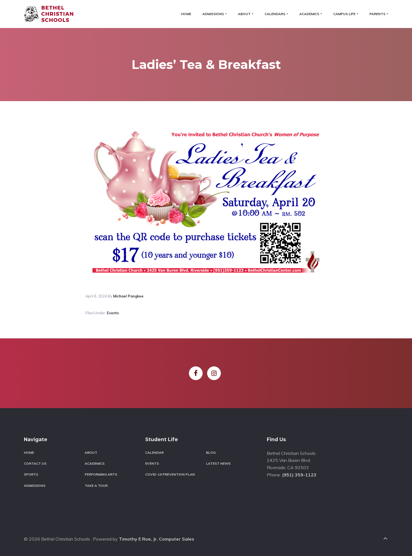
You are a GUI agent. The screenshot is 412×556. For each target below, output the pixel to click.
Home (29, 452)
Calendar (154, 452)
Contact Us (35, 463)
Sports (31, 474)
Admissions (34, 485)
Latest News (218, 463)
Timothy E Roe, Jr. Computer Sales (156, 539)
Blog (211, 452)
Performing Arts (101, 474)
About (91, 452)
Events (113, 313)
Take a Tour (96, 485)
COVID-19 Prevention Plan (170, 474)
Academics (95, 463)
